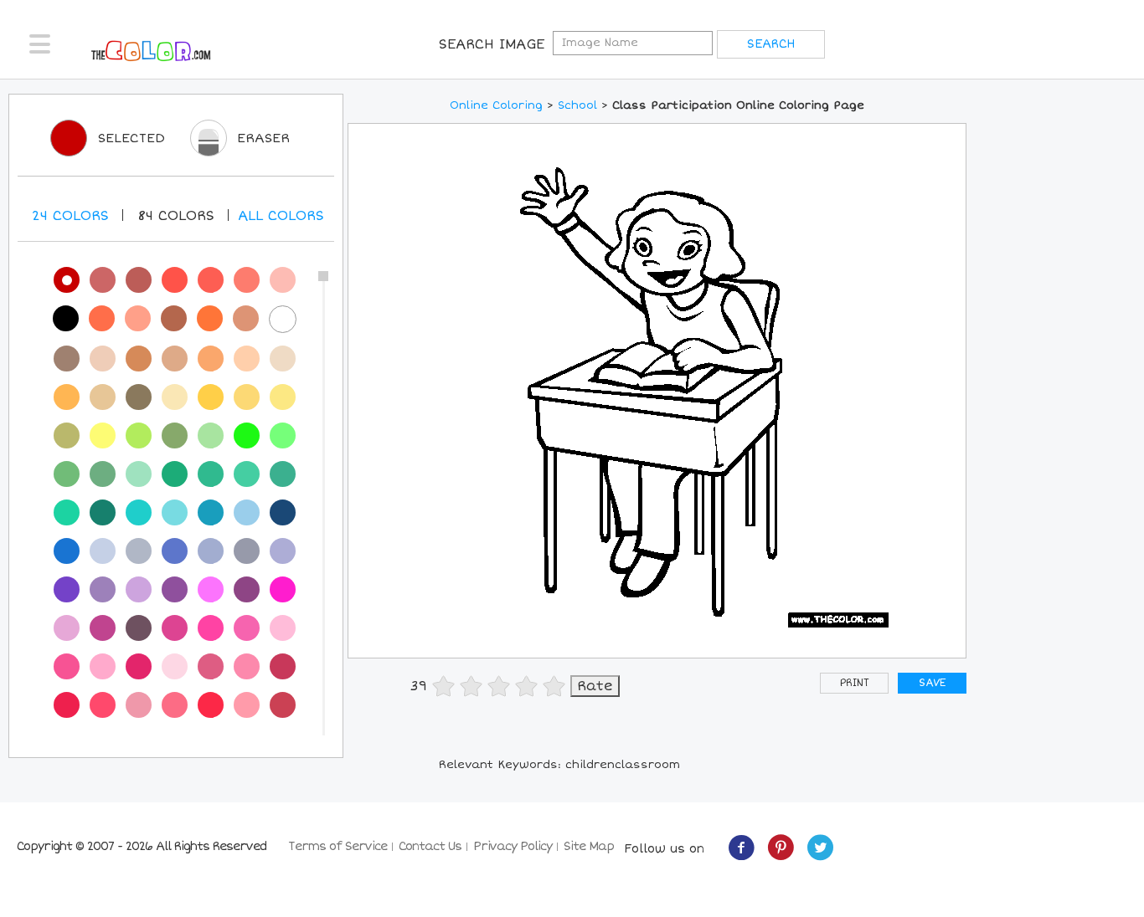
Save (932, 683)
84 (175, 215)
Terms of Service (337, 846)
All (281, 215)
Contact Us (430, 846)
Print (854, 683)
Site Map (589, 846)
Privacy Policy (512, 846)
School (577, 105)
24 (70, 215)
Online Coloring (496, 105)
